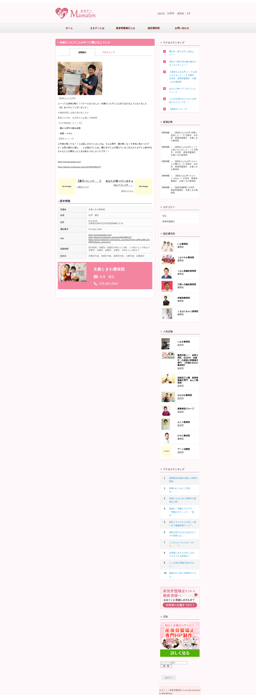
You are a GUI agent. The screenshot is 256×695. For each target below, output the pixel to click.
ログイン (169, 677)
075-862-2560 (108, 283)
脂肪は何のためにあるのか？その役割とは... (182, 534)
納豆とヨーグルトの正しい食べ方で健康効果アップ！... (182, 523)
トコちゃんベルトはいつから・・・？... (181, 544)
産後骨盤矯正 (168, 221)
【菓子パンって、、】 (89, 181)
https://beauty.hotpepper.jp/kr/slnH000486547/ (79, 167)
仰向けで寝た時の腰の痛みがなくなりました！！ (182, 63)
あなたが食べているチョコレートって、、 (182, 90)
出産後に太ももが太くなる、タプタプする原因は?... (182, 554)
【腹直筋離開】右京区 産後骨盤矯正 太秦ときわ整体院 (184, 190)
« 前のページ (83, 187)
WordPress (167, 693)
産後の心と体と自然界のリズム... (182, 574)
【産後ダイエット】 (178, 109)
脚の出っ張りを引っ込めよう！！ (181, 53)
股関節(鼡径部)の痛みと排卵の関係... (183, 479)
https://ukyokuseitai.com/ (69, 162)
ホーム (69, 28)
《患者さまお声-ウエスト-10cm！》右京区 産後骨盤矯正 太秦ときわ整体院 (184, 178)
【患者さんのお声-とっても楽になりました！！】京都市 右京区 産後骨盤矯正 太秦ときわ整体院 (183, 77)
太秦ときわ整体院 (109, 269)
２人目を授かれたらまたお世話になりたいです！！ (182, 100)
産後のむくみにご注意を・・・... (179, 490)
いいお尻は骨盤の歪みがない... (181, 564)
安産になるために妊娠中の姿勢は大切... (182, 500)
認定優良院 (154, 28)
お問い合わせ (182, 28)
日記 (164, 216)
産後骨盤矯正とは (125, 28)
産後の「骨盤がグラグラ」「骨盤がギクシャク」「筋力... (181, 511)
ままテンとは (97, 28)
